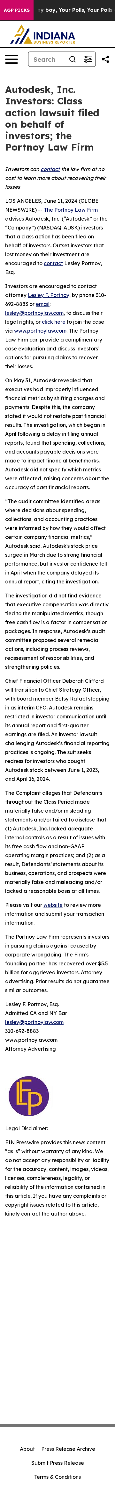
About (27, 1449)
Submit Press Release (57, 1463)
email (43, 304)
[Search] (72, 59)
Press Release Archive (68, 1449)
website (53, 905)
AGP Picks (17, 10)
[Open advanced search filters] (88, 59)
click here (53, 322)
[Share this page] (105, 59)
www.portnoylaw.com (40, 331)
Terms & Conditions (57, 1477)
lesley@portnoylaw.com (34, 313)
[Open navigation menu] (11, 59)
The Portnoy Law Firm (71, 210)
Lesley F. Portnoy (48, 295)
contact (53, 263)
